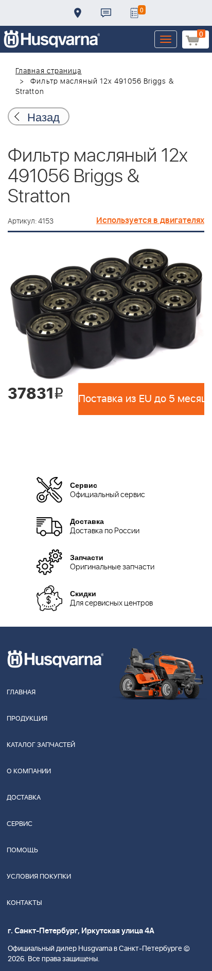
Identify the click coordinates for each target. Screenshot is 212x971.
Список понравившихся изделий (134, 13)
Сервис (19, 824)
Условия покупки (39, 877)
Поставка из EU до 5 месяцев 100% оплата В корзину (141, 399)
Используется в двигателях (150, 220)
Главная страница (48, 71)
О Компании (29, 771)
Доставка (78, 13)
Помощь (22, 850)
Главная (21, 692)
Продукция (27, 719)
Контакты (106, 13)
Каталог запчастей (41, 745)
